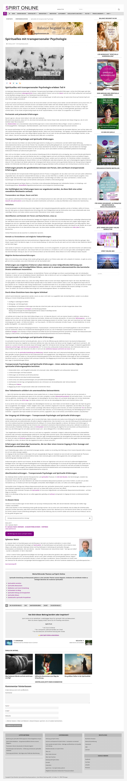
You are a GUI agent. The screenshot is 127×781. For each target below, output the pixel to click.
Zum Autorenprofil (10, 564)
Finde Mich (48, 765)
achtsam (52, 494)
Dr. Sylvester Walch (15, 605)
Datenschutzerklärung (91, 741)
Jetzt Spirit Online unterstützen (49, 635)
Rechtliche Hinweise (90, 738)
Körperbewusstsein (23, 44)
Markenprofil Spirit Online (52, 760)
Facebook (87, 759)
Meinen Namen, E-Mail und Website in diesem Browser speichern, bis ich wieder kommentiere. (35, 721)
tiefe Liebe (76, 227)
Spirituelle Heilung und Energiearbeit (19, 593)
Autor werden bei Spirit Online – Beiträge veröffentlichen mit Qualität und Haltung (63, 745)
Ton (83, 408)
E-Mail (7, 711)
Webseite (8, 716)
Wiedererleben (12, 124)
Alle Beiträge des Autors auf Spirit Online (20, 534)
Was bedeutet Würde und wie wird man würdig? (18, 677)
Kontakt (48, 762)
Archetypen (27, 309)
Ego (26, 605)
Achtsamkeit (62, 13)
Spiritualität (32, 13)
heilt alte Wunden (62, 477)
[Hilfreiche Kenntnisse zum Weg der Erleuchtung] (48, 664)
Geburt (61, 93)
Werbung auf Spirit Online (52, 738)
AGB (86, 747)
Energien (14, 331)
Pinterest (87, 767)
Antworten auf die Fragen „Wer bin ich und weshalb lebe (22, 347)
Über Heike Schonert (51, 754)
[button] (7, 83)
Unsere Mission (21, 13)
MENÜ (5, 14)
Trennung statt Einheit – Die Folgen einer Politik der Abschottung (22, 753)
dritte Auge (25, 400)
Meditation (53, 13)
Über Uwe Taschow (50, 757)
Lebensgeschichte (27, 93)
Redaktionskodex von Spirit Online (55, 749)
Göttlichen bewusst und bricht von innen (58, 349)
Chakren (18, 384)
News (13, 13)
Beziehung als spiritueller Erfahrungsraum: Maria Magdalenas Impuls (23, 738)
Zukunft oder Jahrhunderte (13, 201)
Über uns (48, 751)
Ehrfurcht (23, 438)
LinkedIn (87, 765)
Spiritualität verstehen (14, 583)
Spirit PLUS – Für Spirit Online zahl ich (55, 768)
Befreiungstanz (80, 318)
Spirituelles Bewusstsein (15, 585)
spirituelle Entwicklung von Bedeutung (31, 352)
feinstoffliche (23, 185)
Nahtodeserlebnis (35, 605)
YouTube (87, 762)
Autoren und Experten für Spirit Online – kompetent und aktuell (62, 741)
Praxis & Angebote (98, 13)
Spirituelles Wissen (13, 595)
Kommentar (8, 693)
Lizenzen (87, 749)
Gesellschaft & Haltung (75, 13)
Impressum (88, 744)
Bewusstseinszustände (62, 396)
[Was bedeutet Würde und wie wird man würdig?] (19, 664)
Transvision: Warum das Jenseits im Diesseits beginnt (19, 746)
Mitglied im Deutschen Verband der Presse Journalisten (60, 770)
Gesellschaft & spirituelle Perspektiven (19, 597)
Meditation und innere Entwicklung (18, 588)
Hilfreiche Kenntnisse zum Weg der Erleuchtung (47, 677)
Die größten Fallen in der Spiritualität (77, 676)
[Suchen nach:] (108, 273)
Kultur (87, 13)
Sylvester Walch (55, 605)
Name (7, 706)
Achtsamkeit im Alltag (14, 590)
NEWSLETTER (60, 9)
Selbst (46, 605)
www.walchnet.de (10, 529)
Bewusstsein (42, 13)
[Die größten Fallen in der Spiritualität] (78, 664)
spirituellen (45, 477)
